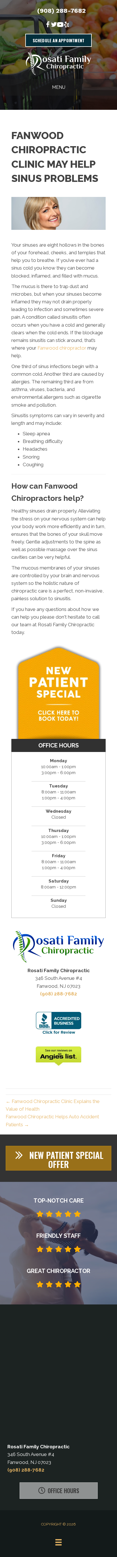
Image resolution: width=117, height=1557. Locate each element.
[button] (58, 1158)
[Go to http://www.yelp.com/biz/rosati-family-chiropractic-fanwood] (66, 25)
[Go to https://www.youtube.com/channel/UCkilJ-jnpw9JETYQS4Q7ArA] (60, 25)
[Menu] (58, 1542)
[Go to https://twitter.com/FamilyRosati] (54, 25)
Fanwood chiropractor (61, 348)
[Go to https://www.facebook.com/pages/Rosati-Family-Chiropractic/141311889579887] (48, 25)
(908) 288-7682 (61, 10)
